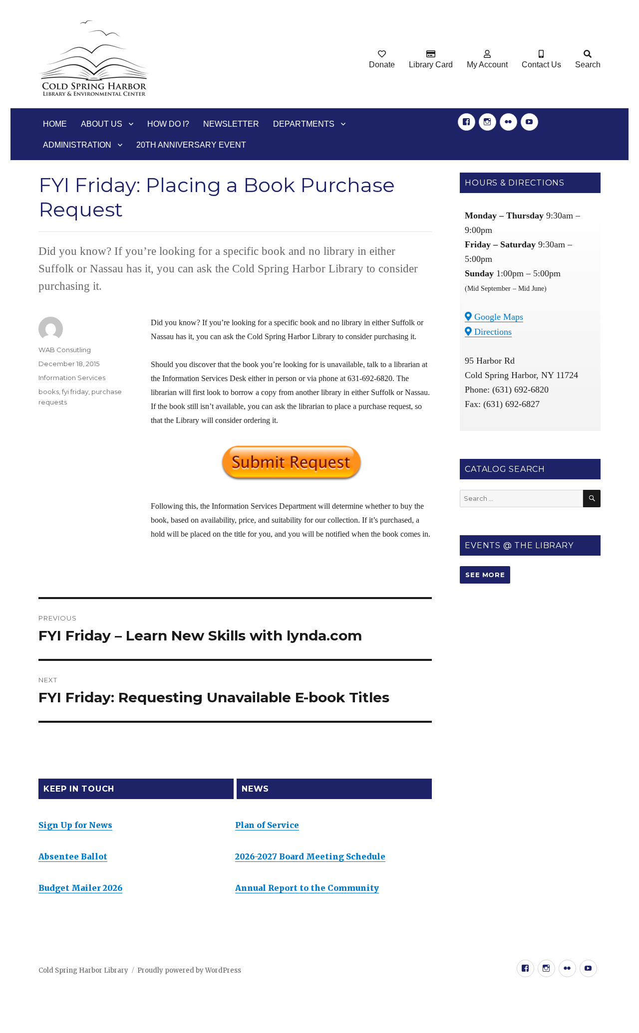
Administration (77, 145)
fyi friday (75, 392)
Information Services (71, 378)
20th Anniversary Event (191, 145)
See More (485, 575)
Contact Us (541, 64)
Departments (303, 124)
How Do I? (168, 124)
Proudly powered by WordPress (189, 970)
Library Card (431, 64)
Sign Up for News (75, 825)
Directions (492, 332)
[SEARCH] (592, 498)
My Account (487, 64)
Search (588, 64)
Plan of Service (267, 825)
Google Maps (497, 317)
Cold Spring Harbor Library (83, 970)
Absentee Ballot (72, 856)
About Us (101, 124)
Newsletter (231, 124)
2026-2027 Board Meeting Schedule (310, 856)
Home (55, 124)
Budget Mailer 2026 (80, 888)
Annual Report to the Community (307, 888)
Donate (382, 64)
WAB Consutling (64, 350)
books (48, 392)
